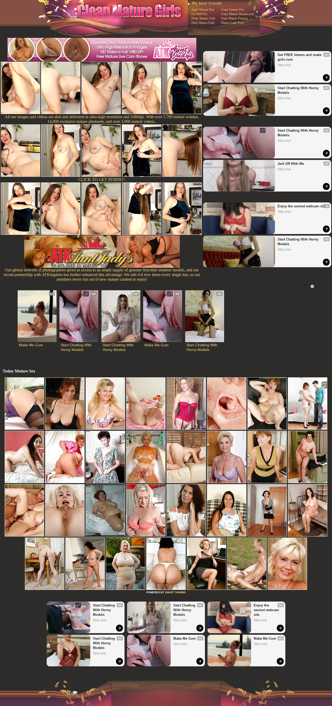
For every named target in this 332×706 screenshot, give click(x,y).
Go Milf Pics (199, 14)
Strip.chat (284, 65)
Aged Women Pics (202, 9)
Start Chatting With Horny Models (299, 90)
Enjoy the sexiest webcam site (302, 206)
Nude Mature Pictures (234, 18)
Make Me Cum (31, 345)
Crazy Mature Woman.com (237, 14)
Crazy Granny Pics (232, 9)
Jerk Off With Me (291, 164)
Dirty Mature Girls (203, 23)
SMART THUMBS (175, 592)
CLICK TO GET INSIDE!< (102, 179)
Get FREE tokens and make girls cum (300, 57)
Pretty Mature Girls (203, 18)
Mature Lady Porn (232, 23)
